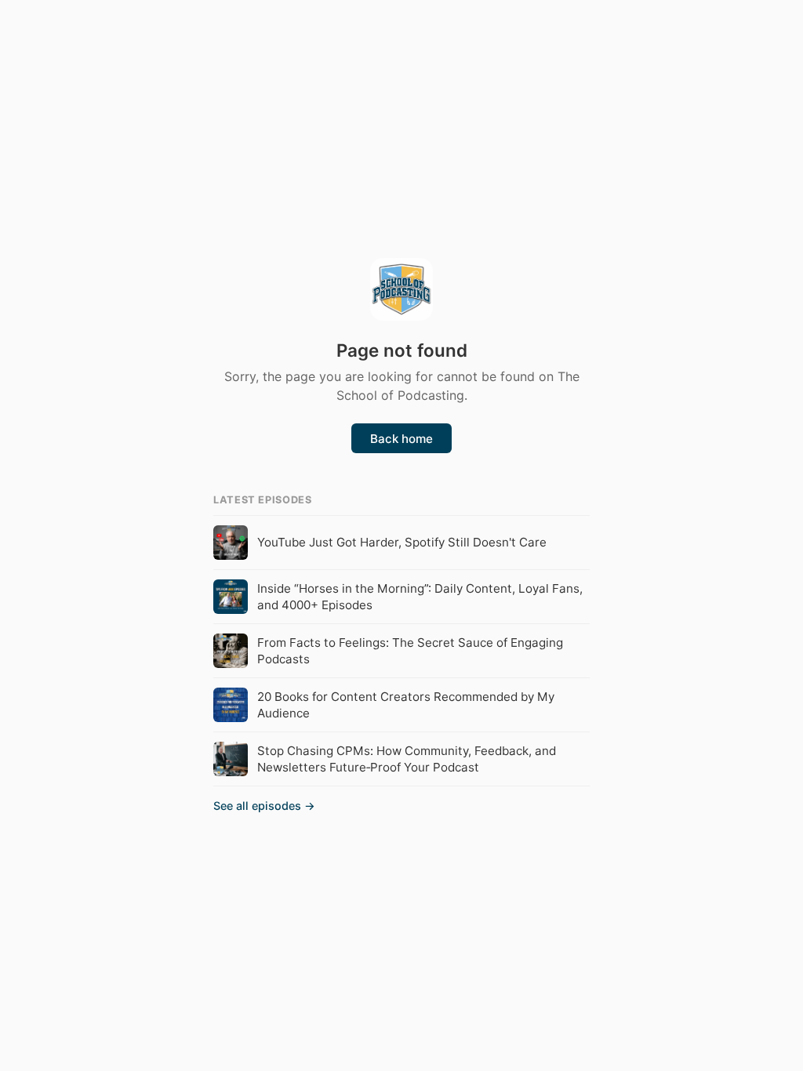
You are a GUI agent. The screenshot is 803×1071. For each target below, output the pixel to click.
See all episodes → (264, 805)
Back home (401, 438)
